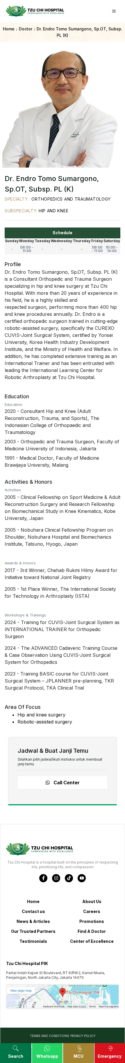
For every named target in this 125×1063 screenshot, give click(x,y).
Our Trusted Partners (33, 931)
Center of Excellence (92, 941)
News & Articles (33, 921)
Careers (91, 911)
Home (33, 901)
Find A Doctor (92, 931)
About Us (91, 901)
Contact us (33, 911)
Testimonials (33, 941)
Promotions (91, 921)
